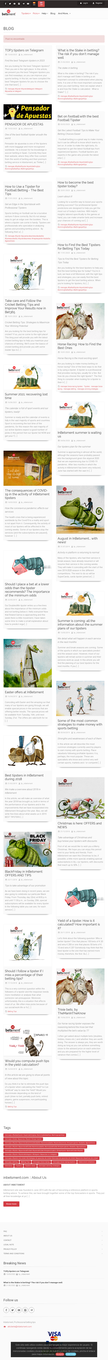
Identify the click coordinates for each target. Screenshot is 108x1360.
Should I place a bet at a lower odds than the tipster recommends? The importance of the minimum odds (27, 589)
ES (34, 5)
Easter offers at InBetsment (24, 692)
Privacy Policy (10, 1249)
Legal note (9, 1245)
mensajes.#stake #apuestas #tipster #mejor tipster (23, 1139)
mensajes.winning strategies (87, 389)
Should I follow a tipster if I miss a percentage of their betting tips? (24, 974)
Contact (7, 1240)
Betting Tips (12, 1011)
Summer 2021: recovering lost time (26, 396)
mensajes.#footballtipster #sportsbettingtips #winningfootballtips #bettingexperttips (35, 1135)
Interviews (8, 1166)
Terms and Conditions (14, 1253)
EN (41, 5)
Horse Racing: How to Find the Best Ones (79, 346)
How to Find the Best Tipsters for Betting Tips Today (79, 246)
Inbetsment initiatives (87, 1162)
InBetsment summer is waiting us (79, 434)
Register (98, 3)
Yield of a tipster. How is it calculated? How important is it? (79, 924)
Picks (35, 13)
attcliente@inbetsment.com (20, 1326)
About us (8, 1236)
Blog (52, 13)
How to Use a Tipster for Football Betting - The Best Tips (24, 190)
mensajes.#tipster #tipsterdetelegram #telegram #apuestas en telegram (31, 1154)
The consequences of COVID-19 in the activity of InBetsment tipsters (27, 494)
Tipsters (25, 13)
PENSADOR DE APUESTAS (24, 124)
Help (44, 13)
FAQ (5, 1231)
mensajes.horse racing (41, 1162)
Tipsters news (30, 1166)
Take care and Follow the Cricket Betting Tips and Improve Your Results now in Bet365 (25, 306)
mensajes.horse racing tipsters (71, 386)
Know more (11, 1204)
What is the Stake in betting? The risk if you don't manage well (78, 54)
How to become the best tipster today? (76, 184)
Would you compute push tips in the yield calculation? (27, 1062)
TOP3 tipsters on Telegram (24, 50)
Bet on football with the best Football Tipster (78, 118)
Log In (85, 3)
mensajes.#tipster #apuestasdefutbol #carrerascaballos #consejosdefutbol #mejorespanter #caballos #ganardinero (45, 1147)
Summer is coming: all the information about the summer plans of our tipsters (80, 624)
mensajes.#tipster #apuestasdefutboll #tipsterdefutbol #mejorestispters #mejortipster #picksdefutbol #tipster (44, 1150)
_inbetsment (28, 55)
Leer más (70, 1354)
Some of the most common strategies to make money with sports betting (80, 724)
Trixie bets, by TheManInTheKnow (72, 1011)
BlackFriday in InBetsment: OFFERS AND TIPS (24, 873)
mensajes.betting (70, 389)
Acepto (59, 1354)
